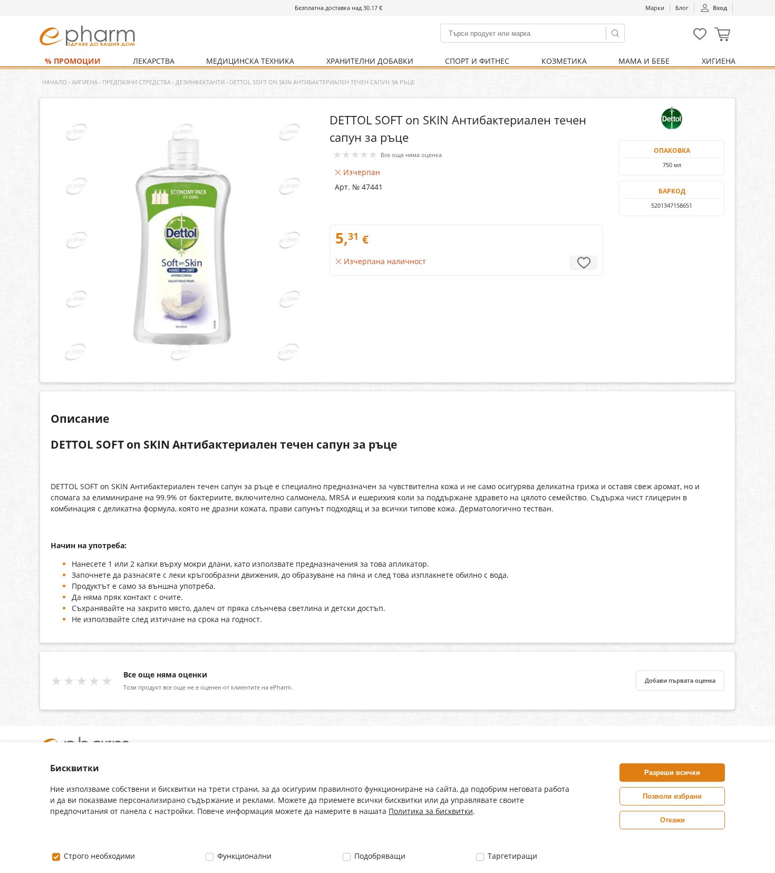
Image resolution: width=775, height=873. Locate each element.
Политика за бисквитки (431, 811)
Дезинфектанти (200, 82)
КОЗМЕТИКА (564, 61)
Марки (654, 8)
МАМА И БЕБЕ (644, 61)
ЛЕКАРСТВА (154, 61)
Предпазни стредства (136, 82)
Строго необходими (98, 856)
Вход (720, 8)
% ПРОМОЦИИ (73, 61)
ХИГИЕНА (718, 61)
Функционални (243, 856)
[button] (722, 35)
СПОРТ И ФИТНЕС (477, 61)
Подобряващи (378, 856)
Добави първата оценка (680, 680)
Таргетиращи (511, 856)
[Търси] (615, 33)
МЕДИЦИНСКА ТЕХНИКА (250, 61)
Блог (682, 8)
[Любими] (699, 38)
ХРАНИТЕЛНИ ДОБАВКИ (369, 61)
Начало (54, 82)
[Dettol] (672, 119)
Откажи (672, 820)
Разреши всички (672, 773)
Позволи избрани (672, 796)
